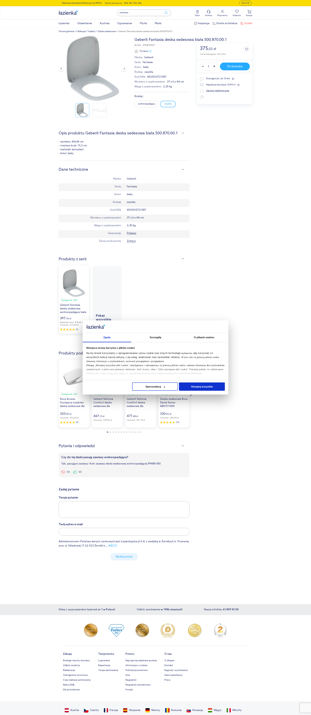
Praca (167, 680)
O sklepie (169, 660)
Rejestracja (104, 665)
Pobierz (131, 233)
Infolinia (208, 15)
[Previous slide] (61, 68)
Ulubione (237, 15)
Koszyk (249, 15)
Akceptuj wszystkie (202, 386)
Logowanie (104, 660)
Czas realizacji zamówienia (77, 680)
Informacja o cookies (137, 665)
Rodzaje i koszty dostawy (76, 660)
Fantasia (148, 62)
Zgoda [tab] (107, 337)
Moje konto (222, 15)
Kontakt (168, 665)
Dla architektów (71, 689)
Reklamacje (69, 670)
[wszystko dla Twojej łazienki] (76, 10)
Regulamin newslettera (138, 685)
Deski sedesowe (107, 31)
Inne (128, 675)
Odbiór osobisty (71, 665)
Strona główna (66, 31)
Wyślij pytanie (124, 556)
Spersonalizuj (153, 386)
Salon (197, 15)
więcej (112, 545)
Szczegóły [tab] (155, 337)
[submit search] (164, 13)
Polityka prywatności (137, 670)
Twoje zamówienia (108, 670)
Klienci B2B (69, 685)
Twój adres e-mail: (71, 524)
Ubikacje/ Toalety (86, 31)
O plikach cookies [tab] (204, 337)
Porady (129, 689)
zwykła (168, 104)
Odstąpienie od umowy (75, 675)
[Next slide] (124, 68)
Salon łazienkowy (173, 675)
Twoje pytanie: (69, 497)
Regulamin (131, 680)
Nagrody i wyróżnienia (176, 670)
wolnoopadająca (146, 104)
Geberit (149, 57)
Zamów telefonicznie (217, 90)
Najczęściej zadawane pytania (141, 660)
